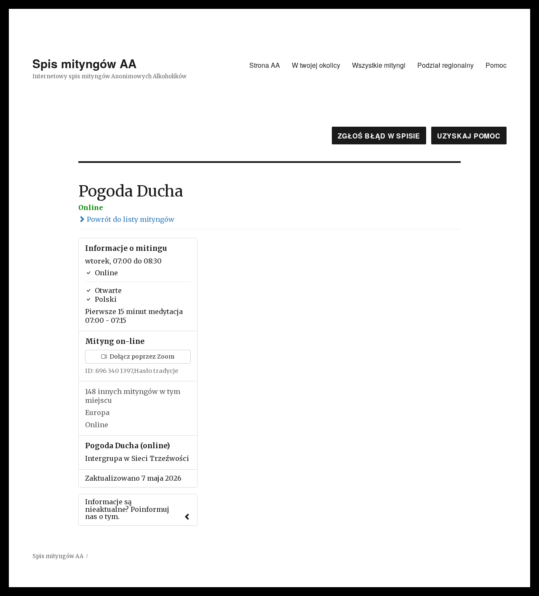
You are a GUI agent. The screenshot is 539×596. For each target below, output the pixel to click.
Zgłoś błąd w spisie (379, 136)
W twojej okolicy (316, 65)
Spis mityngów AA (84, 63)
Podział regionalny (445, 65)
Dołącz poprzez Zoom (141, 356)
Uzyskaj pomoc (469, 136)
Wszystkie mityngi (379, 65)
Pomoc (496, 65)
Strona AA (264, 65)
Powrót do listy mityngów (129, 219)
